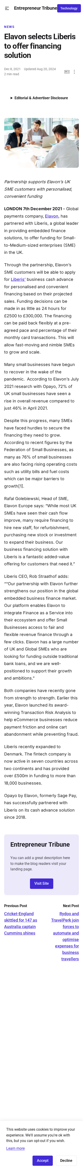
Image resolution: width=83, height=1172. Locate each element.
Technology (68, 8)
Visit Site (41, 883)
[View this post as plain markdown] (67, 72)
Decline (66, 1160)
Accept (42, 1160)
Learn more (15, 1148)
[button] (7, 8)
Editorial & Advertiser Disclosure (41, 98)
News (9, 27)
